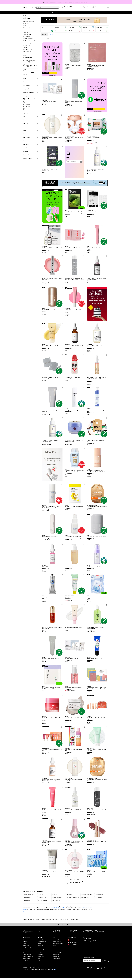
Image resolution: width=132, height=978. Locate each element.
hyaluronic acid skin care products (58, 907)
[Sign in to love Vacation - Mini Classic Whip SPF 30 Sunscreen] (84, 355)
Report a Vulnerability (27, 961)
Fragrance (53, 12)
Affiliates (24, 949)
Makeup (39, 12)
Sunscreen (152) (27, 43)
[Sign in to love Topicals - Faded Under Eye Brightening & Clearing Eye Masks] (84, 225)
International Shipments (57, 949)
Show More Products (75, 882)
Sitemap (42, 969)
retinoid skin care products (84, 911)
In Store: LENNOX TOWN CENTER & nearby (31, 62)
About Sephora (26, 939)
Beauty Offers (40, 954)
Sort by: (103, 37)
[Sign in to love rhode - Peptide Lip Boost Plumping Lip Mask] (62, 636)
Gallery (39, 943)
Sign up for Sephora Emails (89, 957)
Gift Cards (97, 12)
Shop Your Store (41, 960)
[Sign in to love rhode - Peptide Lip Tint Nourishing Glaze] (106, 225)
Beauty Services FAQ (57, 952)
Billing (54, 947)
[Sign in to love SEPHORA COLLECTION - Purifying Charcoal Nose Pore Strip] (62, 147)
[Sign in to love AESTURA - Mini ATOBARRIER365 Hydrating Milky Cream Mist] (106, 387)
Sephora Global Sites (27, 954)
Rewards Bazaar (41, 956)
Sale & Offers (105, 12)
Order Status (40, 945)
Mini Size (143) (26, 27)
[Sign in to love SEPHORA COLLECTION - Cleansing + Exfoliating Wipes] (106, 115)
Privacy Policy (25, 969)
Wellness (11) (26, 47)
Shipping (54, 945)
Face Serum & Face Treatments (90, 918)
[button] (30, 72)
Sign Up (105, 960)
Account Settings (41, 949)
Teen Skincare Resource (57, 961)
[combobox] (47, 7)
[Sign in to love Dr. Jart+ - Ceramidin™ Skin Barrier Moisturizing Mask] (84, 484)
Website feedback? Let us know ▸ (66, 924)
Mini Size (73, 12)
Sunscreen (99, 918)
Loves (39, 958)
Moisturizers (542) (27, 36)
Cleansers (68, 918)
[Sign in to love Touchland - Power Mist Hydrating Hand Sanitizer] (84, 43)
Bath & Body (66, 12)
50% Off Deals (31, 12)
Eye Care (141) (26, 45)
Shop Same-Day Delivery (42, 961)
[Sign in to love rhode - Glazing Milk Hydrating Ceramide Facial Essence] (84, 79)
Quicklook (74, 61)
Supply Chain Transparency (28, 947)
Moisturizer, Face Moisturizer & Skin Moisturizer (55, 918)
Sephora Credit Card (42, 941)
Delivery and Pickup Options (58, 943)
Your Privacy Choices (49, 969)
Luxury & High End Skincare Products (71, 919)
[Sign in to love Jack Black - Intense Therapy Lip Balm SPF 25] (106, 636)
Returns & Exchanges (57, 941)
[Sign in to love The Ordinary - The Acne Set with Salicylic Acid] (84, 636)
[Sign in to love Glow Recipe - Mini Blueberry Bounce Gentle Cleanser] (106, 544)
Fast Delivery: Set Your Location (32, 66)
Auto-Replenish (41, 952)
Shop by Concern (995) (28, 21)
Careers (24, 943)
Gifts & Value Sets (88, 12)
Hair (59, 12)
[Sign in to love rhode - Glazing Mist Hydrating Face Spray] (62, 514)
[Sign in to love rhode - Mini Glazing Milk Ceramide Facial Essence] (106, 514)
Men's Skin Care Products (76, 918)
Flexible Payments (56, 958)
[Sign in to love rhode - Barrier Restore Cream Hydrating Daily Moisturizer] (62, 387)
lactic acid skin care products (37, 911)
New (24, 12)
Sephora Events (26, 950)
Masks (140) (26, 23)
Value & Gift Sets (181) (28, 38)
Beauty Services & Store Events (44, 950)
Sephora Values (26, 945)
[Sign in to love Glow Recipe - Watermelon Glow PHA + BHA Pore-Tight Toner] (84, 727)
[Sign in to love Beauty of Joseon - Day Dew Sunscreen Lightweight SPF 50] (84, 605)
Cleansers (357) (26, 32)
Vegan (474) (26, 25)
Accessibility (55, 960)
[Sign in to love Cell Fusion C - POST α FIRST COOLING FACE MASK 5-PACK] (106, 575)
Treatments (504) (27, 34)
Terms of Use (31, 969)
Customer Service (56, 939)
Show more (25, 912)
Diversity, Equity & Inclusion (28, 956)
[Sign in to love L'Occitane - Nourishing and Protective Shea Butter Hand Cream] (62, 575)
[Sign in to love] (62, 79)
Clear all (51, 34)
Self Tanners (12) (27, 51)
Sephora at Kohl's (56, 954)
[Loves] (104, 7)
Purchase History (41, 947)
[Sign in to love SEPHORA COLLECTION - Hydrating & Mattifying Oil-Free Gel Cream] (84, 575)
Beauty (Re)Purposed (27, 960)
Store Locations (56, 956)
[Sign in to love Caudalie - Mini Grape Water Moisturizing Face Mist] (84, 387)
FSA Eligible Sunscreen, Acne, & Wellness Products (51, 919)
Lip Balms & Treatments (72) (29, 40)
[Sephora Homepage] (28, 7)
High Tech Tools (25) (28, 49)
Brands (80, 12)
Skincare (46, 12)
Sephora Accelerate (27, 958)
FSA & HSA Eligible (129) (28, 30)
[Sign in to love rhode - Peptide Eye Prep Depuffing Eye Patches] (62, 355)
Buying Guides (55, 950)
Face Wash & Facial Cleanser (37, 918)
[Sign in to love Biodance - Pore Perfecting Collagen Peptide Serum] (84, 665)
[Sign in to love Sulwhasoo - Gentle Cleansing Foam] (84, 544)
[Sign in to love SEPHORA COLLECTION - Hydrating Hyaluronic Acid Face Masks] (106, 418)
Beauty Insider (40, 939)
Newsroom (25, 941)
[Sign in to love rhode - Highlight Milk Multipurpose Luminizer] (62, 287)
